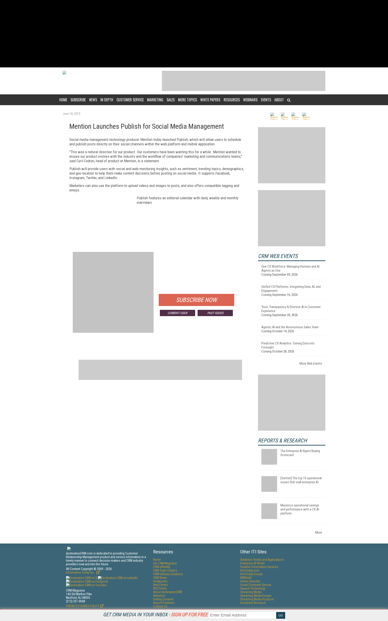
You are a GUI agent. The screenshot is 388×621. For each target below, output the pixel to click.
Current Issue (177, 313)
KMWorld (245, 577)
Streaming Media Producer (257, 599)
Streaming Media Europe (255, 595)
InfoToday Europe (251, 574)
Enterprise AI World (252, 563)
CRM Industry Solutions (168, 574)
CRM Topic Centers (165, 570)
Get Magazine (165, 563)
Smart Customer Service (255, 585)
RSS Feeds (160, 588)
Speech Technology (252, 588)
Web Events (160, 585)
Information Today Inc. (80, 572)
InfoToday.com (249, 570)
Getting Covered (163, 599)
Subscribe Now (196, 300)
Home (63, 99)
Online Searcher (250, 581)
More (318, 532)
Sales (171, 99)
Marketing (155, 99)
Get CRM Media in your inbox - (155, 614)
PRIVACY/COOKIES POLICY (82, 606)
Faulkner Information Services (259, 567)
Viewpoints (160, 581)
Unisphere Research (253, 603)
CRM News (160, 577)
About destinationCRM (167, 592)
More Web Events (311, 364)
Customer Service (130, 99)
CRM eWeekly (161, 567)
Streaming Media (251, 592)
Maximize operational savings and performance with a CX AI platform (299, 509)
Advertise (159, 595)
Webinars (250, 99)
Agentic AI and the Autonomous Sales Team (290, 327)
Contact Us (160, 606)
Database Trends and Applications (262, 559)
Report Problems (164, 603)
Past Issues (215, 313)
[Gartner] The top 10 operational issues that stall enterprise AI (301, 480)
